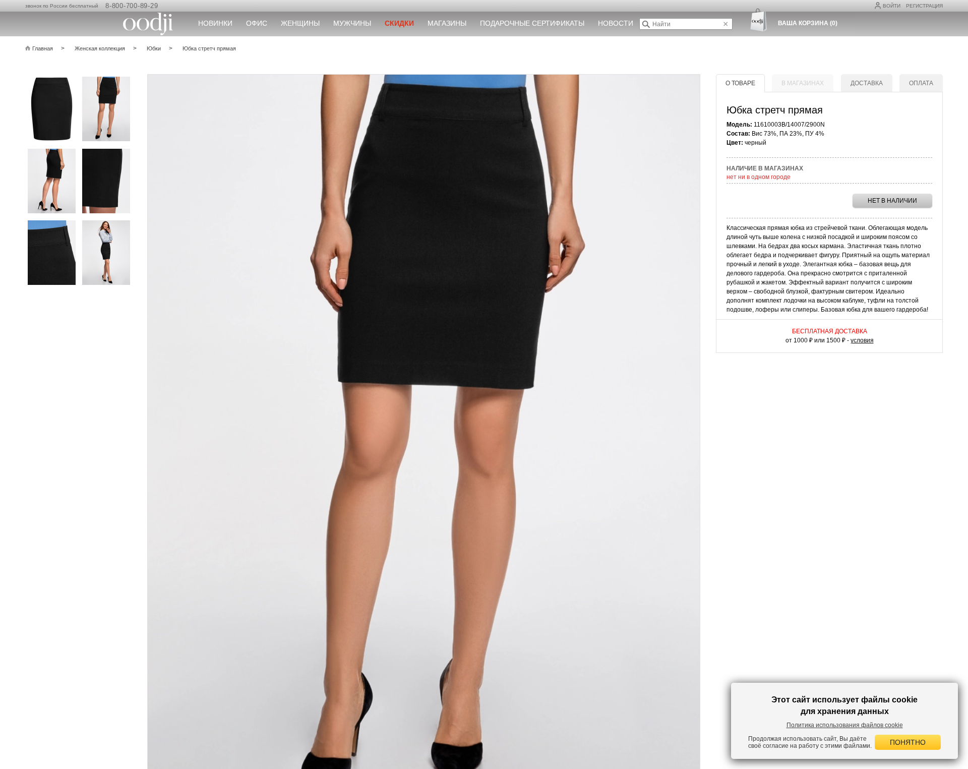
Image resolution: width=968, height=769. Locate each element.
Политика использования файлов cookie (844, 725)
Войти (891, 6)
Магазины (447, 23)
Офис (256, 23)
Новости (615, 23)
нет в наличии (892, 200)
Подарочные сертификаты (532, 23)
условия (862, 340)
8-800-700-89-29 (131, 6)
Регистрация (924, 6)
